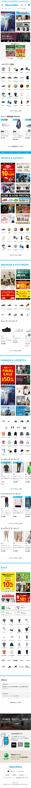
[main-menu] (2, 5)
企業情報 (7, 775)
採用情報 (14, 775)
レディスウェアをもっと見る (15, 523)
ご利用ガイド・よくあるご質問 (16, 771)
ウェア (18, 152)
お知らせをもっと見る (15, 702)
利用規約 (21, 775)
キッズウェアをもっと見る (15, 558)
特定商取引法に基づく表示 (22, 777)
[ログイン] (25, 5)
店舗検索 (16, 723)
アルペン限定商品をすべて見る (15, 146)
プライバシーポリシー (8, 777)
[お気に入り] (22, 5)
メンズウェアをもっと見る (15, 489)
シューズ (11, 152)
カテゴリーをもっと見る (15, 110)
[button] (29, 130)
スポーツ (3, 152)
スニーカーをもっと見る (15, 350)
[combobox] (8, 8)
